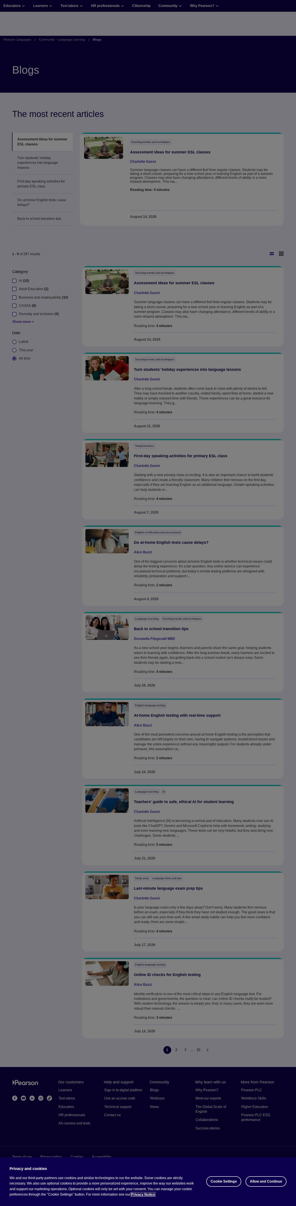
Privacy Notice (143, 1194)
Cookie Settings (224, 1181)
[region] (148, 1181)
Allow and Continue (266, 1181)
